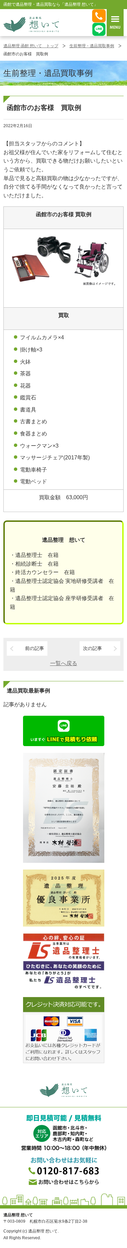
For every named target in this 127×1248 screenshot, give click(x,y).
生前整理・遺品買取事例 (91, 46)
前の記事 (34, 648)
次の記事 (92, 648)
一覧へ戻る (63, 663)
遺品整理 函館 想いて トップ (30, 46)
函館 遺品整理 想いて (31, 24)
